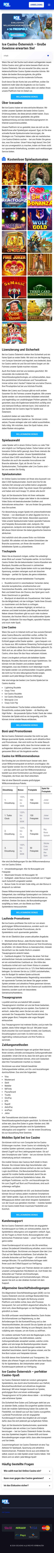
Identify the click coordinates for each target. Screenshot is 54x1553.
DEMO (14, 179)
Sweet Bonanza (40, 194)
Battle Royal (14, 307)
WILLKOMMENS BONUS (27, 97)
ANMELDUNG (36, 5)
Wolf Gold (40, 216)
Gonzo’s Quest (40, 171)
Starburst (14, 216)
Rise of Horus (40, 239)
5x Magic (14, 285)
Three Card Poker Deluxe (40, 285)
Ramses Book (14, 171)
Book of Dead (40, 262)
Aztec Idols (40, 307)
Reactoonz (14, 194)
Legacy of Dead (14, 239)
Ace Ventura (14, 330)
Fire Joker (14, 262)
